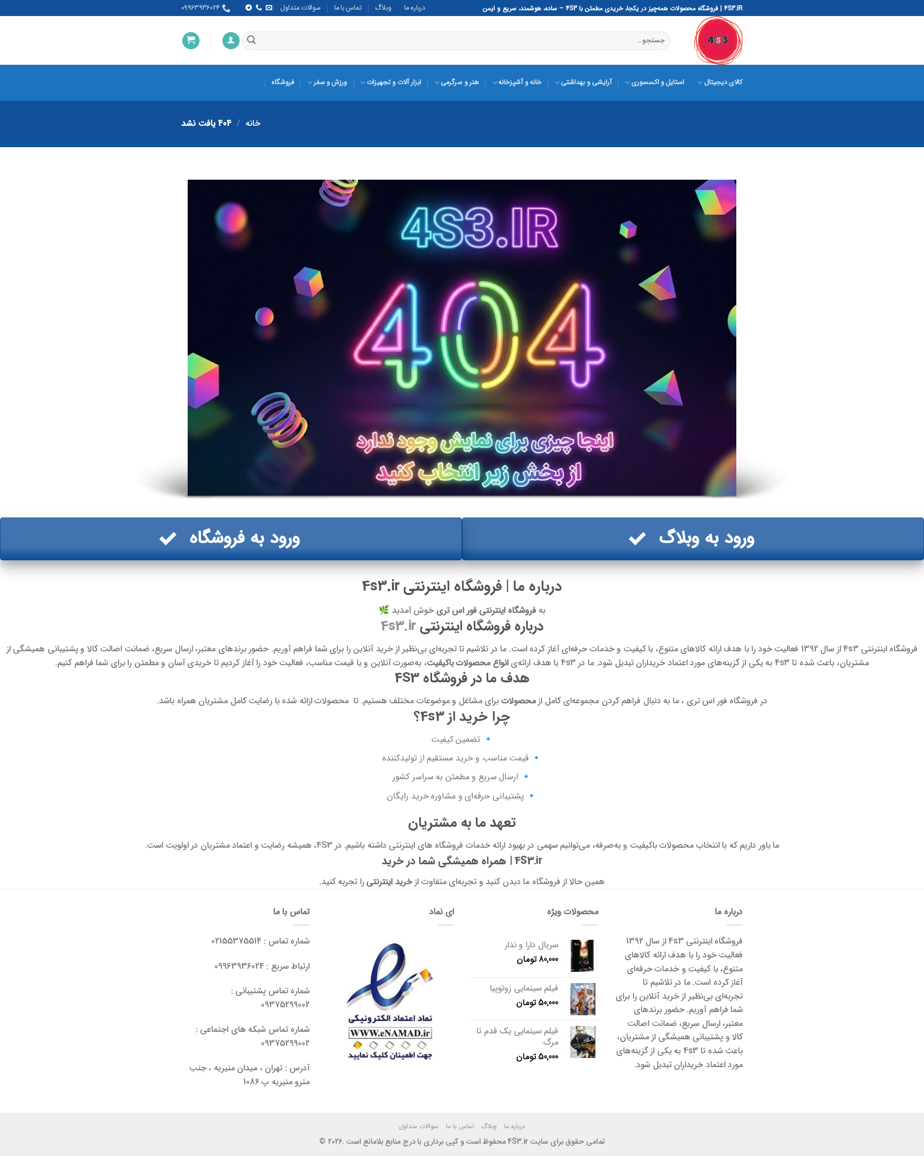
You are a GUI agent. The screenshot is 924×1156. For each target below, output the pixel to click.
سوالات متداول (300, 8)
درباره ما (414, 8)
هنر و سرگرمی (460, 82)
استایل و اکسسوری (658, 82)
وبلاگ (383, 8)
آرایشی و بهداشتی (586, 82)
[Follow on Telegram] (248, 8)
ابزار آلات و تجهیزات (394, 82)
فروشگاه (283, 82)
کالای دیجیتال (723, 82)
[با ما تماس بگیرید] (258, 8)
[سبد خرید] (190, 41)
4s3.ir (398, 626)
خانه (252, 123)
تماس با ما (348, 8)
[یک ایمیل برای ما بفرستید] (269, 8)
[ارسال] (251, 41)
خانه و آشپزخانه (520, 82)
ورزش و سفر (330, 82)
